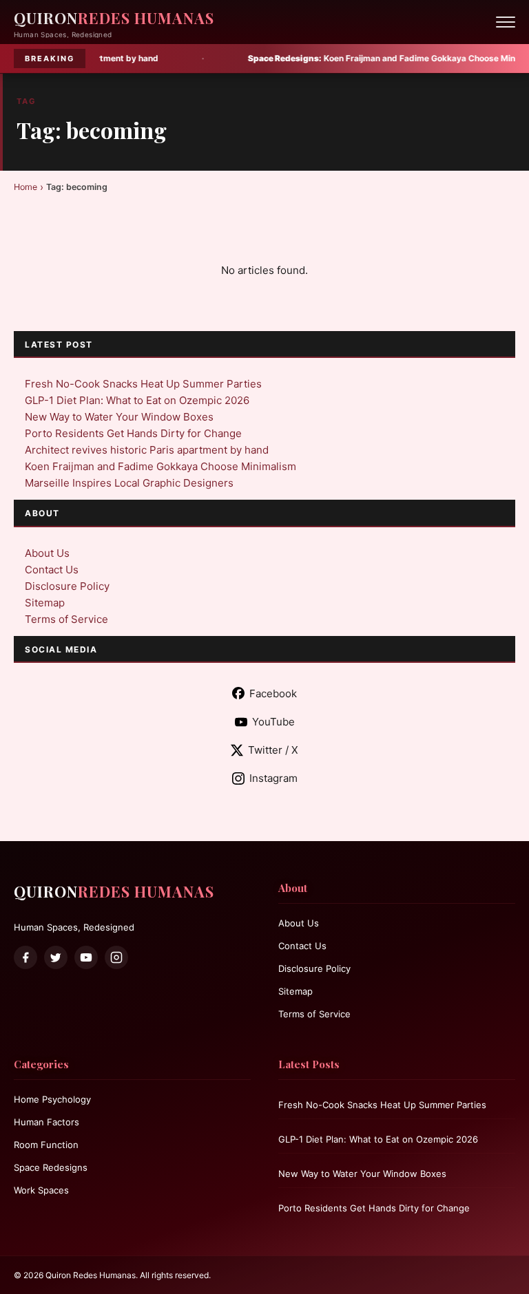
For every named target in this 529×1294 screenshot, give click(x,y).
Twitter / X (273, 749)
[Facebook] (25, 957)
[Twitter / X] (56, 957)
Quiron (114, 18)
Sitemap (45, 602)
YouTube (273, 721)
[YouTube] (86, 957)
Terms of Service (66, 619)
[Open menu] (505, 22)
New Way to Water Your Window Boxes (119, 416)
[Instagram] (116, 957)
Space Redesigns (50, 1167)
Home (25, 187)
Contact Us (52, 569)
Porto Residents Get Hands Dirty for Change (133, 433)
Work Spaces (41, 1190)
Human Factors (46, 1121)
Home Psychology (52, 1099)
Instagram (273, 778)
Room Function (46, 1144)
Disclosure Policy (67, 586)
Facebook (273, 693)
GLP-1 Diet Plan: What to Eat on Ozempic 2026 (137, 400)
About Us (47, 553)
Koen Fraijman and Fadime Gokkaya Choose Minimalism (357, 58)
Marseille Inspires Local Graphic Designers (129, 482)
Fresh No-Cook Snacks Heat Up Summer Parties (143, 383)
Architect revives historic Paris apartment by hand (147, 449)
